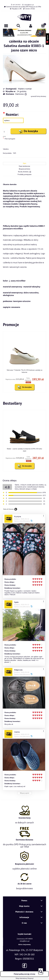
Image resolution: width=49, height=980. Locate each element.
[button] (6, 25)
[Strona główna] (24, 17)
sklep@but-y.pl (29, 4)
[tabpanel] (24, 244)
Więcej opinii (24, 793)
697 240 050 (16, 4)
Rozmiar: (11, 114)
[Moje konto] (30, 25)
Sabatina (6, 149)
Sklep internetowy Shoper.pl (25, 978)
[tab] (24, 163)
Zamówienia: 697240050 (24, 939)
